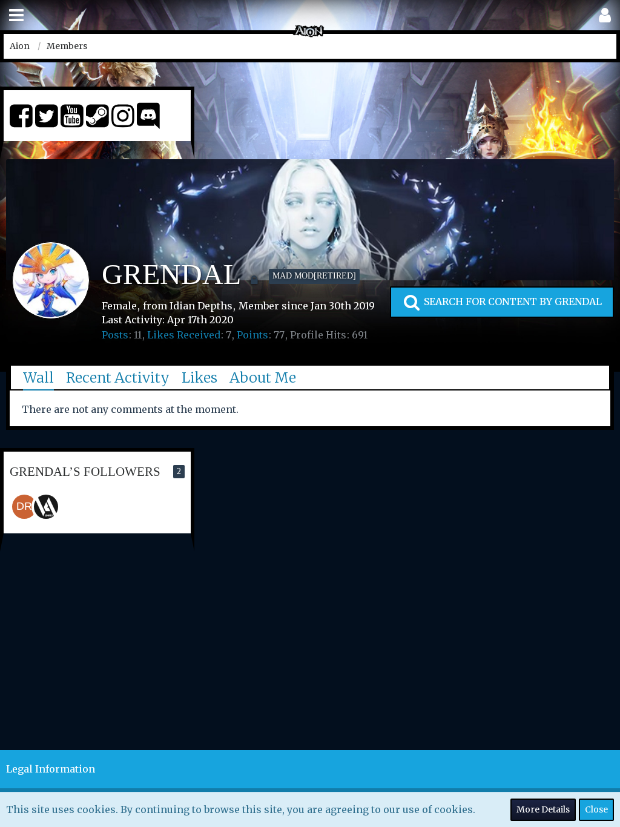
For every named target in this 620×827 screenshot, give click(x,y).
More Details (543, 809)
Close (596, 809)
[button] (16, 15)
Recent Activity (118, 377)
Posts (115, 335)
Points (252, 335)
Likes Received (183, 335)
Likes (199, 377)
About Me (262, 377)
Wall (38, 377)
